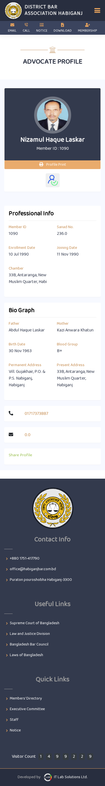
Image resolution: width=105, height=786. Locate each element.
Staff (14, 720)
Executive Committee (27, 709)
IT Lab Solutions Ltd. (70, 777)
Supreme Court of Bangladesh (34, 623)
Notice (15, 731)
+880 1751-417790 (24, 559)
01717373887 (36, 413)
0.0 (28, 435)
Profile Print (55, 165)
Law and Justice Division (30, 634)
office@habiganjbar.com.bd (33, 569)
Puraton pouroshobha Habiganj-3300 (41, 580)
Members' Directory (26, 699)
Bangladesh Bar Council (29, 645)
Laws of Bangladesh (26, 655)
